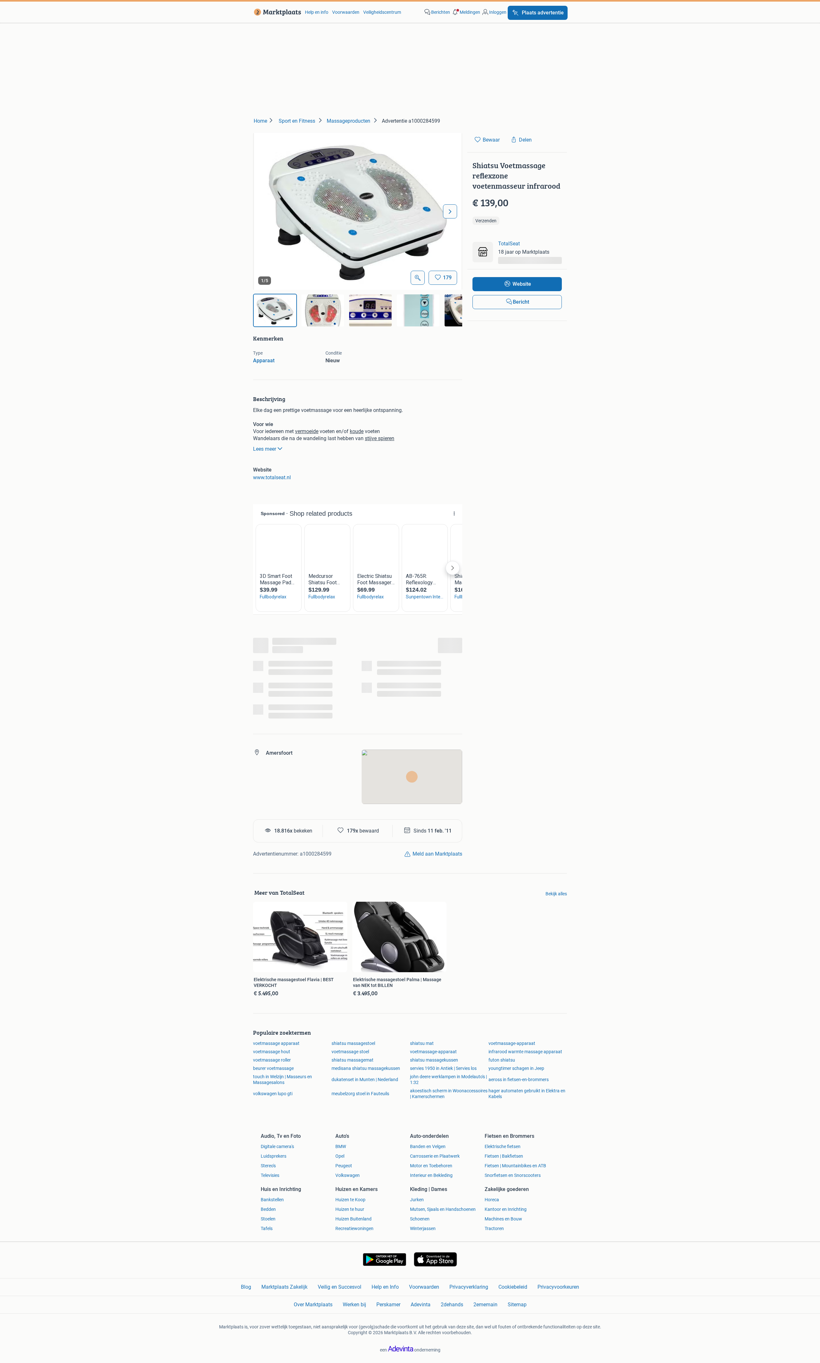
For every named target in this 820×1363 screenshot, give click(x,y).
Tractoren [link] (494, 1228)
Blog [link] (246, 1287)
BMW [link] (340, 1146)
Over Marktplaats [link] (313, 1304)
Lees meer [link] (264, 449)
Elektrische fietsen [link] (503, 1146)
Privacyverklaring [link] (468, 1287)
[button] (465, 12)
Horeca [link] (492, 1199)
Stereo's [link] (268, 1165)
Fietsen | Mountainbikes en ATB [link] (515, 1165)
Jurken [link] (417, 1199)
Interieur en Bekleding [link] (431, 1175)
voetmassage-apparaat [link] (511, 1043)
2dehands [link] (452, 1304)
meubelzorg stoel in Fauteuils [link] (360, 1093)
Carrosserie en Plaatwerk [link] (435, 1156)
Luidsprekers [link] (273, 1156)
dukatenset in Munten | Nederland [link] (365, 1079)
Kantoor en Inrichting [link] (506, 1209)
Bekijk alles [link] (556, 893)
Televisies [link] (270, 1175)
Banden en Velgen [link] (428, 1146)
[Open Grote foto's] (418, 278)
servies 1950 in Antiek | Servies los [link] (443, 1068)
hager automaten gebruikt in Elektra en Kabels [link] (526, 1093)
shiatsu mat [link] (422, 1043)
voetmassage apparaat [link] (276, 1043)
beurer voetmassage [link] (273, 1068)
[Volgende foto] (450, 211)
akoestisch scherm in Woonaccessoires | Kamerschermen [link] (449, 1093)
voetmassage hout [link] (271, 1051)
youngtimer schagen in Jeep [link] (516, 1068)
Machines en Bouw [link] (503, 1218)
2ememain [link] (485, 1304)
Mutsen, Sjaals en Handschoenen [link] (443, 1209)
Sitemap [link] (517, 1304)
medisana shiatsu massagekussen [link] (366, 1068)
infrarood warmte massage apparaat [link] (525, 1051)
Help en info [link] (316, 12)
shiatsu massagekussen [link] (434, 1060)
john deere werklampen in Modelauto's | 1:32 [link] (448, 1079)
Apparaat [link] (264, 360)
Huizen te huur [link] (349, 1209)
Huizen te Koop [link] (350, 1199)
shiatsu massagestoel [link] (353, 1043)
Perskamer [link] (388, 1304)
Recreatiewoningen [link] (354, 1228)
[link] (276, 12)
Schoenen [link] (420, 1218)
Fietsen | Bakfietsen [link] (504, 1156)
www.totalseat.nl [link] (272, 477)
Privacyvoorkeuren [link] (558, 1287)
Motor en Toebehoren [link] (431, 1165)
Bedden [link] (268, 1209)
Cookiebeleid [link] (512, 1287)
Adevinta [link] (420, 1304)
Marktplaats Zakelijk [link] (284, 1287)
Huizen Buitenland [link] (353, 1218)
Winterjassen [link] (423, 1228)
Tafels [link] (267, 1228)
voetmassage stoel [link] (350, 1051)
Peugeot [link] (343, 1165)
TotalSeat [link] (509, 244)
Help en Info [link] (385, 1287)
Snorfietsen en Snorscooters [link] (513, 1175)
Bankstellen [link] (272, 1199)
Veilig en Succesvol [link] (339, 1287)
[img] (275, 310)
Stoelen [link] (268, 1218)
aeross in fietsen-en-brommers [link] (518, 1079)
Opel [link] (339, 1156)
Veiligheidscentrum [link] (382, 12)
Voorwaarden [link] (345, 12)
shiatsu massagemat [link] (352, 1060)
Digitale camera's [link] (277, 1146)
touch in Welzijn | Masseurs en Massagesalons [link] (282, 1079)
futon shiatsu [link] (501, 1060)
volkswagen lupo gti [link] (272, 1093)
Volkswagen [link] (347, 1175)
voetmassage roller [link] (272, 1060)
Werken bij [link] (354, 1304)
